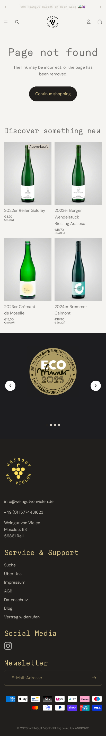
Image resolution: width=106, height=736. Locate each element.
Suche (10, 565)
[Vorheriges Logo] (10, 386)
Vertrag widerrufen (22, 616)
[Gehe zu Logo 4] (59, 425)
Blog (8, 608)
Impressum (14, 582)
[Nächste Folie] (100, 7)
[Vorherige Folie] (5, 7)
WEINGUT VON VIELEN (44, 728)
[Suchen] (17, 22)
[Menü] (6, 22)
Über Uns (13, 573)
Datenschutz (16, 599)
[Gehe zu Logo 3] (55, 425)
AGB (8, 591)
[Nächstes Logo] (96, 386)
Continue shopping (53, 94)
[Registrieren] (94, 677)
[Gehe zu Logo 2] (51, 425)
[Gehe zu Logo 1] (47, 425)
